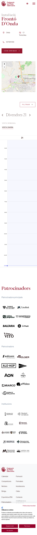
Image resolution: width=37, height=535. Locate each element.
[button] (18, 76)
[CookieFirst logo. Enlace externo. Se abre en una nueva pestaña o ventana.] (2, 508)
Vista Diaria (7, 127)
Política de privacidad (29, 506)
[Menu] (33, 3)
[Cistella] (27, 3)
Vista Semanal (9, 123)
